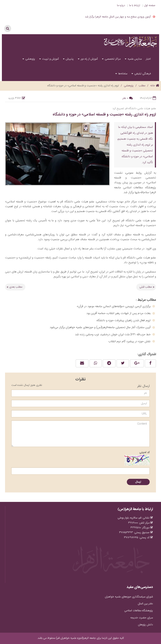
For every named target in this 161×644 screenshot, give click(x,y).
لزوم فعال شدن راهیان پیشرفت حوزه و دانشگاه (123, 320)
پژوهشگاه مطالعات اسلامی (138, 610)
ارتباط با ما (134, 5)
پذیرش (69, 59)
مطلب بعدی (15, 287)
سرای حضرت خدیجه (141, 617)
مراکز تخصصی (112, 59)
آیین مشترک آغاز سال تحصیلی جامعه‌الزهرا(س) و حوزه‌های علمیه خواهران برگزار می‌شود (100, 327)
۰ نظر (125, 98)
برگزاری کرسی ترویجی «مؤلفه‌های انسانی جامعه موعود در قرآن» (114, 306)
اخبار (148, 59)
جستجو (7, 28)
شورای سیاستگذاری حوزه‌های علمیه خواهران (129, 596)
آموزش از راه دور (89, 59)
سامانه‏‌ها (122, 73)
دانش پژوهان (145, 624)
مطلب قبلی (145, 287)
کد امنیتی (144, 452)
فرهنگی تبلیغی (142, 73)
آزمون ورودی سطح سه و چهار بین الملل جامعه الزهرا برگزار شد (118, 16)
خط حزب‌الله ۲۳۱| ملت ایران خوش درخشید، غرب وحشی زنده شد (113, 334)
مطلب (142, 85)
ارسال (138, 482)
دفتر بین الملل (145, 603)
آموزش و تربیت (50, 59)
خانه (153, 85)
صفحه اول (149, 5)
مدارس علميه (134, 59)
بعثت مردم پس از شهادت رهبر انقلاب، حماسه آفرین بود (118, 313)
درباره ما (121, 5)
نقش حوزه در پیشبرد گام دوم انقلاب (129, 341)
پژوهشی (30, 59)
